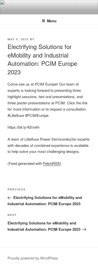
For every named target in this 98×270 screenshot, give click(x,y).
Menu (52, 20)
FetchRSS (51, 163)
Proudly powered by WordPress (33, 257)
